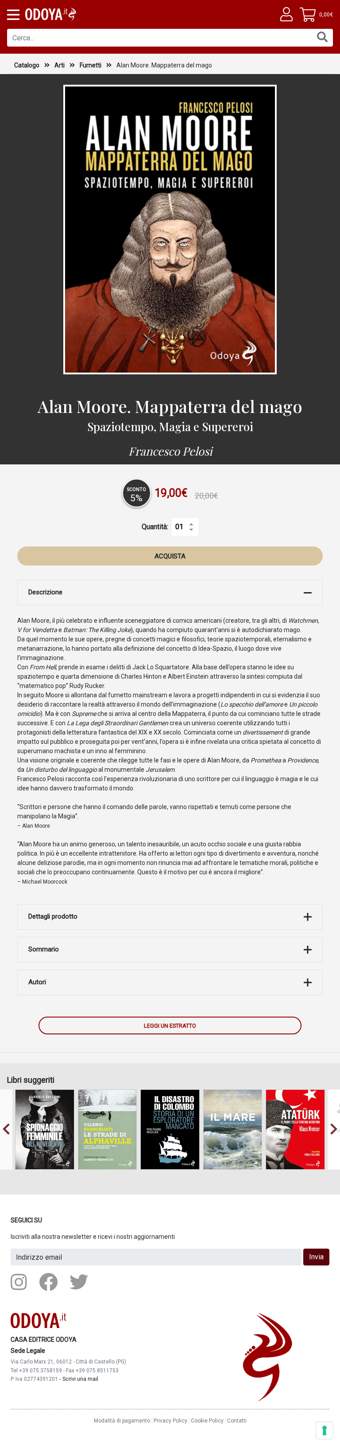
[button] (12, 15)
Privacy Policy (170, 1421)
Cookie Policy (207, 1421)
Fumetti (91, 65)
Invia (316, 1257)
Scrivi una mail (80, 1378)
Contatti (237, 1421)
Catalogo (26, 65)
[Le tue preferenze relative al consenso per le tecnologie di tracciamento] (324, 1430)
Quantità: (155, 527)
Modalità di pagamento (122, 1421)
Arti (60, 65)
